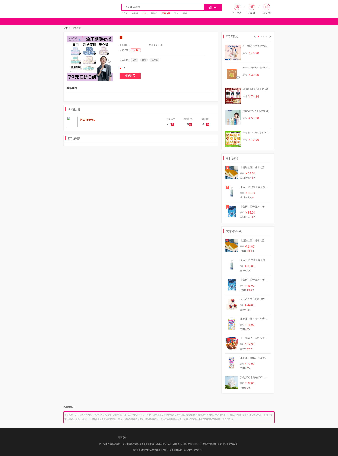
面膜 (185, 13)
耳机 (176, 13)
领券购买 (130, 75)
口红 (145, 13)
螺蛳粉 (154, 13)
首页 (65, 28)
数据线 (135, 13)
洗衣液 (124, 13)
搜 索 (213, 7)
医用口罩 (166, 13)
